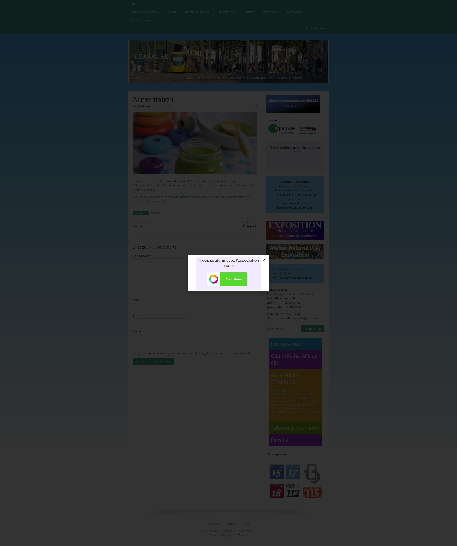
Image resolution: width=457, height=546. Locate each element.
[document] (228, 273)
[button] (264, 259)
